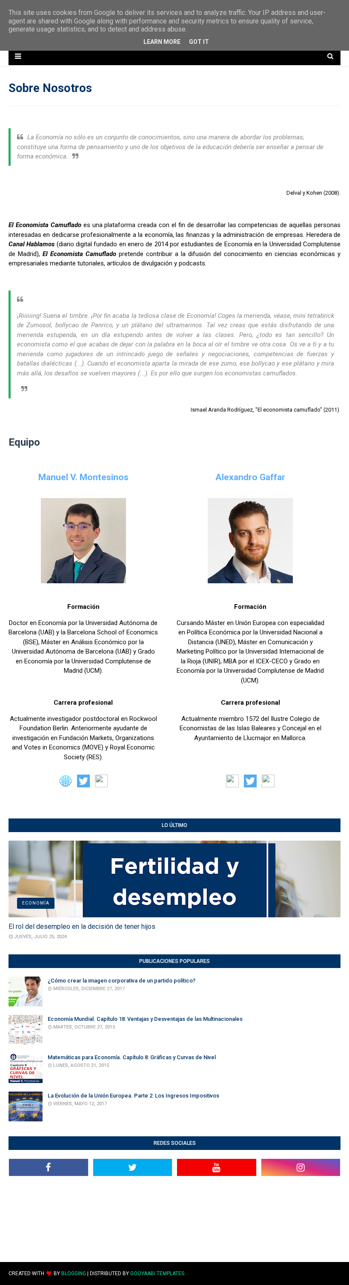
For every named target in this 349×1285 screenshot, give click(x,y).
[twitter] (133, 1167)
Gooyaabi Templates (157, 1273)
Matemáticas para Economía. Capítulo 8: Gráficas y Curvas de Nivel (132, 1057)
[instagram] (301, 1167)
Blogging (73, 1273)
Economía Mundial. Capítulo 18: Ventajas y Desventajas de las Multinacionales (145, 1019)
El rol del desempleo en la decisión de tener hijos (82, 926)
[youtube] (217, 1167)
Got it (199, 41)
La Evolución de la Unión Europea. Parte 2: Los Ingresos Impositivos (133, 1095)
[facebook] (49, 1167)
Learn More (161, 41)
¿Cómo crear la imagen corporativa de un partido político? (121, 980)
